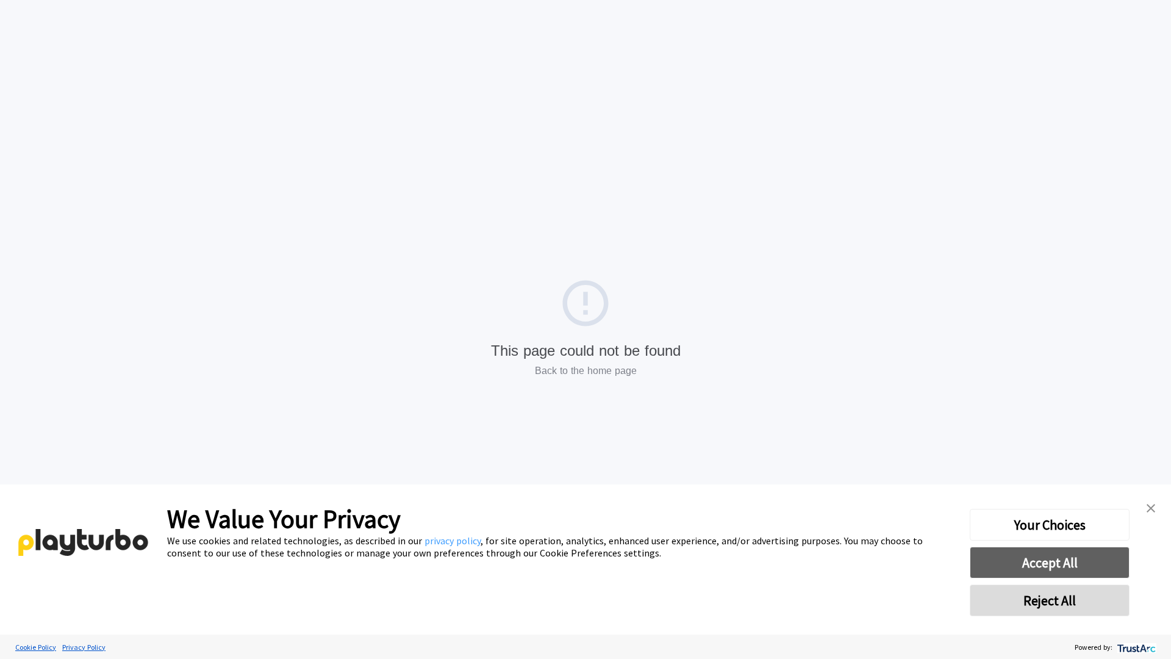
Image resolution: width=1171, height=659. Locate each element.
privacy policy (452, 541)
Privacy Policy (84, 647)
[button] (1151, 506)
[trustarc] (1135, 647)
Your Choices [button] (1050, 524)
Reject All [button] (1049, 600)
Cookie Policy (35, 647)
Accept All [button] (1050, 562)
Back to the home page (586, 371)
